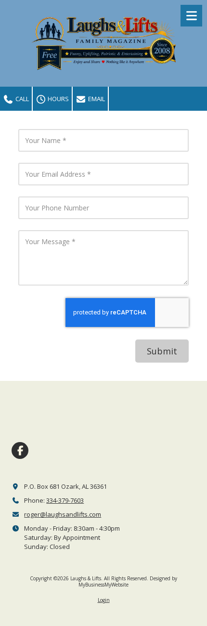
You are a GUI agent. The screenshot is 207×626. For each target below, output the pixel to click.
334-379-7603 (65, 500)
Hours (57, 98)
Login (104, 600)
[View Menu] (191, 15)
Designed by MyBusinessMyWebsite (127, 581)
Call (21, 98)
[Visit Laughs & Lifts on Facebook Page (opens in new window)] (20, 450)
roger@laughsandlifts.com (62, 514)
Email (96, 98)
